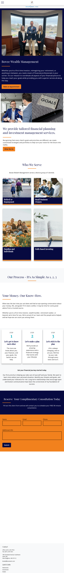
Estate (4, 571)
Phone (45, 419)
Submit (6, 445)
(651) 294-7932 (10, 550)
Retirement (5, 567)
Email (25, 419)
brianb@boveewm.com (8, 561)
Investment (5, 569)
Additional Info (7, 430)
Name (4, 419)
